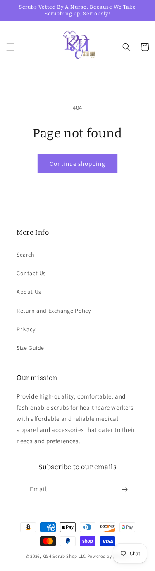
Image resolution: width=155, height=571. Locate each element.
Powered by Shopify (108, 556)
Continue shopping (77, 164)
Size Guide (30, 348)
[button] (10, 47)
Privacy (26, 329)
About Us (29, 291)
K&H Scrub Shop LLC (64, 556)
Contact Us (31, 273)
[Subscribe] (125, 489)
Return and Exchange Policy (54, 310)
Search (26, 254)
